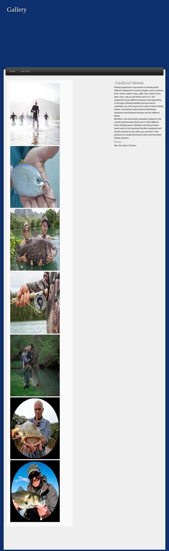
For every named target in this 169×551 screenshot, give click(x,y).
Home (13, 71)
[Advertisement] (84, 42)
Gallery (25, 71)
